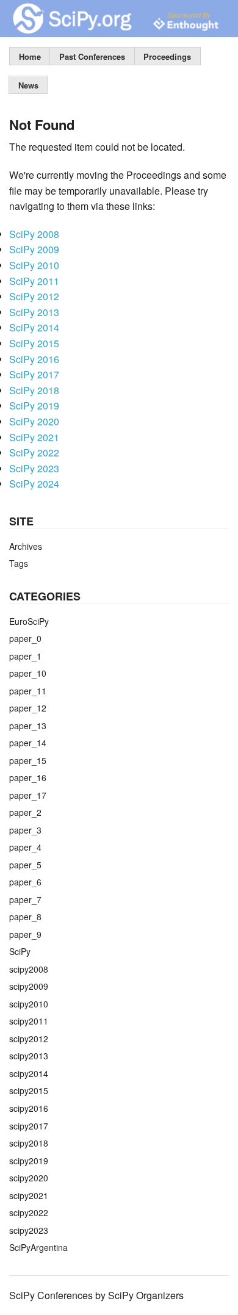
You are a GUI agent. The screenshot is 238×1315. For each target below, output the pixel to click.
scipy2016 (28, 1108)
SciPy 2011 (34, 281)
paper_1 (25, 656)
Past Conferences (92, 56)
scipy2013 (28, 1056)
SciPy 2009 (34, 249)
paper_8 (25, 916)
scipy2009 (28, 986)
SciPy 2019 (34, 405)
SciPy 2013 (34, 312)
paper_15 (27, 760)
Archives (25, 546)
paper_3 (25, 830)
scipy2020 (28, 1178)
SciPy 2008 (34, 234)
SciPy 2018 (34, 390)
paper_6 (25, 882)
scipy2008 (28, 969)
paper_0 (25, 638)
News (28, 85)
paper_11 (27, 691)
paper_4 (25, 847)
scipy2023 (28, 1230)
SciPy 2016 (34, 359)
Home (30, 56)
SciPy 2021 (34, 437)
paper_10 (27, 673)
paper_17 (27, 795)
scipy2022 (28, 1212)
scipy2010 (28, 1004)
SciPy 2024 (34, 484)
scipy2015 (28, 1090)
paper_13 (27, 725)
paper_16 (27, 777)
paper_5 (25, 865)
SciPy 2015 (34, 343)
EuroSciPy (29, 621)
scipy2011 (28, 1021)
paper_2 (25, 812)
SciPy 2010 (34, 265)
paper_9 (25, 934)
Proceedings (167, 56)
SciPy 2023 (34, 468)
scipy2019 (28, 1161)
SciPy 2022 (34, 452)
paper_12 (27, 708)
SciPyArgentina (38, 1247)
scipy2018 (28, 1143)
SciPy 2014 (34, 327)
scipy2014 (28, 1073)
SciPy (20, 951)
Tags (18, 563)
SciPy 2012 (34, 296)
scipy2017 (28, 1126)
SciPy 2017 (34, 374)
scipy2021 (28, 1195)
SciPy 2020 (34, 421)
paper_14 (27, 743)
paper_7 (25, 899)
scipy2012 (28, 1038)
